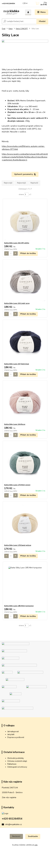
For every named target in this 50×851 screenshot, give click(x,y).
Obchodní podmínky (15, 758)
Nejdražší (34, 183)
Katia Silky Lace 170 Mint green (17, 485)
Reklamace (11, 764)
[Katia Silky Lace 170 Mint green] (25, 462)
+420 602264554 (8, 3)
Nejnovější (8, 183)
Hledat (42, 21)
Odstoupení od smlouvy (17, 767)
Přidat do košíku (28, 253)
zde (36, 845)
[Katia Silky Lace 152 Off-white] (25, 220)
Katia (10, 29)
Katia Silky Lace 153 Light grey (17, 303)
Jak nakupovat (13, 731)
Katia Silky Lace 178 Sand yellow (17, 545)
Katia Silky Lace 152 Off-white (16, 243)
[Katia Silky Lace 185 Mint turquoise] (25, 583)
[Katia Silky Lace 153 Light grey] (25, 281)
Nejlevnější (21, 183)
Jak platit (10, 734)
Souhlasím (33, 836)
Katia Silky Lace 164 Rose (14, 424)
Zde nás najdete (9, 797)
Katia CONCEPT (22, 29)
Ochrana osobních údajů (17, 761)
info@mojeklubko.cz (13, 824)
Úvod (3, 29)
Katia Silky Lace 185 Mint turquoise (19, 606)
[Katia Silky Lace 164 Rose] (25, 401)
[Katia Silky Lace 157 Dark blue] (25, 341)
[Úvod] (11, 12)
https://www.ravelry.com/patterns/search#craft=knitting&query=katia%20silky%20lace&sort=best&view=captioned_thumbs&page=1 (25, 157)
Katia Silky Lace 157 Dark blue (16, 364)
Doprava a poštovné (15, 737)
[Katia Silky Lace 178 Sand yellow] (25, 522)
